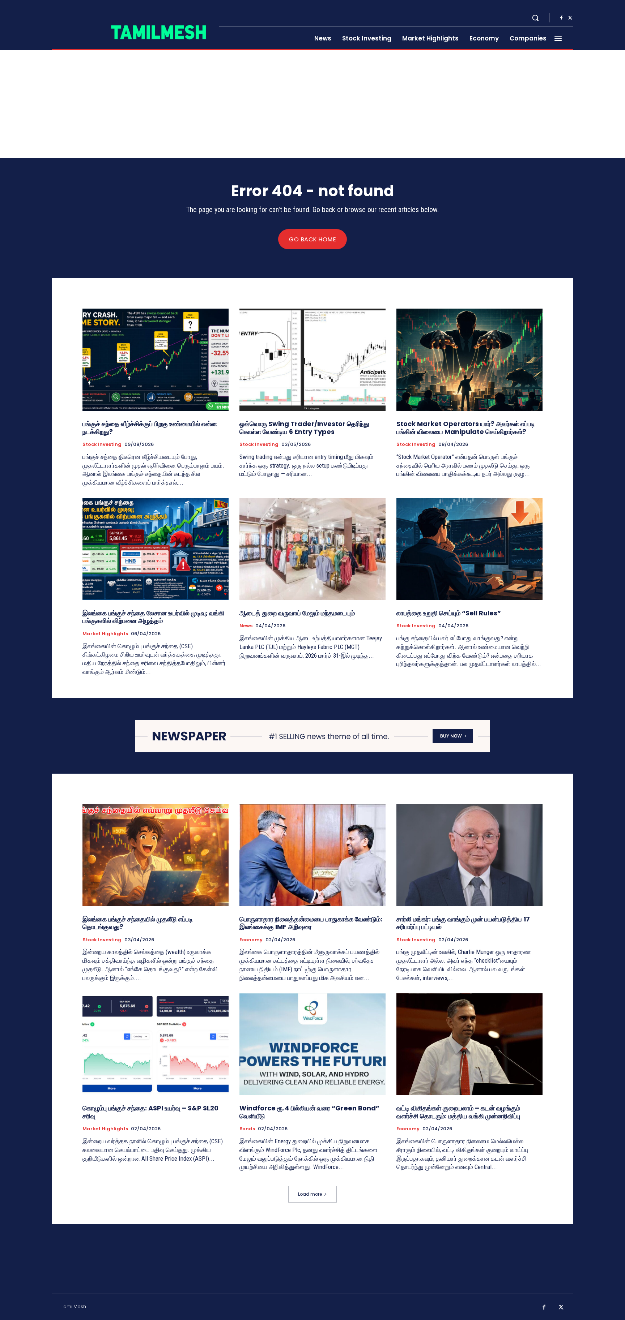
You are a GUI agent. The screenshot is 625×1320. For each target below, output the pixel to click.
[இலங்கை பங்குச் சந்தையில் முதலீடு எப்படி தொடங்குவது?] (155, 855)
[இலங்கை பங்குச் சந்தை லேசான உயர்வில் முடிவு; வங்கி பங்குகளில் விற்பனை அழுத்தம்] (155, 549)
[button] (535, 17)
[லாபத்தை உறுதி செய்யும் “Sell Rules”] (469, 549)
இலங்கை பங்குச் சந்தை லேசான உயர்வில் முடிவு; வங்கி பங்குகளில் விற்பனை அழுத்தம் (153, 617)
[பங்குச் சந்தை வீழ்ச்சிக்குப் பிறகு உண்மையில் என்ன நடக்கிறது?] (155, 360)
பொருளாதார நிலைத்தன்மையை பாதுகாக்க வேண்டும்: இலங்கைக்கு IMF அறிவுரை (310, 923)
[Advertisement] (312, 104)
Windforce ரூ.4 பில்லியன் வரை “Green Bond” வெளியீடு (309, 1112)
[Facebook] (561, 18)
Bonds (247, 1129)
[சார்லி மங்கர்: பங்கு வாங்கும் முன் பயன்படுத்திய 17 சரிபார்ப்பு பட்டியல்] (469, 855)
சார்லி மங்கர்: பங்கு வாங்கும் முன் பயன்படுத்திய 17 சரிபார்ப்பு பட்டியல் (463, 923)
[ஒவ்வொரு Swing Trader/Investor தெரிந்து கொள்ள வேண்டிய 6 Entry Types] (312, 360)
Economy (251, 940)
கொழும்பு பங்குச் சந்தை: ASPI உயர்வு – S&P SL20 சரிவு (150, 1112)
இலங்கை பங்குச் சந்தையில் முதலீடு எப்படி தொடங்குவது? (137, 923)
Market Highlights (105, 634)
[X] (570, 18)
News (245, 626)
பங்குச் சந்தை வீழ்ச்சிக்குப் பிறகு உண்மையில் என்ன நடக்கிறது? (149, 427)
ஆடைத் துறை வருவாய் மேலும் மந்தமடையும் (297, 613)
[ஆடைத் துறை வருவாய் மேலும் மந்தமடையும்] (312, 549)
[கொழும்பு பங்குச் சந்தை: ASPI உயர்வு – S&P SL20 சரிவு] (155, 1044)
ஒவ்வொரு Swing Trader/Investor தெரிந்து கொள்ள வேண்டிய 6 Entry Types (304, 427)
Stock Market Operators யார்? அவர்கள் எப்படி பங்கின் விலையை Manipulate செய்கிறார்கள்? (465, 427)
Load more (310, 1194)
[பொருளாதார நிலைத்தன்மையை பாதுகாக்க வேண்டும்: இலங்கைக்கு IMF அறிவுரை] (312, 855)
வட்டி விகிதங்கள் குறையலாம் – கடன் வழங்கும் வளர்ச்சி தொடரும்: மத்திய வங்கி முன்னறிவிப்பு (458, 1112)
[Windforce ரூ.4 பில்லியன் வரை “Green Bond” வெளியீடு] (312, 1044)
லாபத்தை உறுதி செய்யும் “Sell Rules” (448, 613)
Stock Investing (102, 444)
